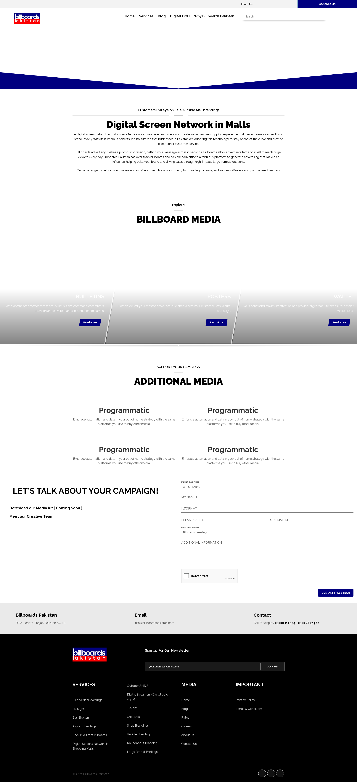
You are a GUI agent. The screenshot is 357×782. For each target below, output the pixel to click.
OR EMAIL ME (280, 520)
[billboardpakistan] (106, 654)
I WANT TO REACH (190, 482)
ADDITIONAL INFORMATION (201, 542)
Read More (90, 322)
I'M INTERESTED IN (190, 527)
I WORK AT (189, 508)
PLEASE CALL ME (193, 520)
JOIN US (272, 666)
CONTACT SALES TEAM (336, 592)
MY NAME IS (190, 497)
